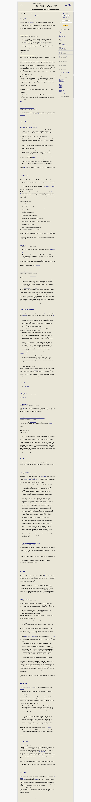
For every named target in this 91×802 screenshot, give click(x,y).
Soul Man (22, 382)
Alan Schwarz (38, 113)
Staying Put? (23, 772)
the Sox (36, 288)
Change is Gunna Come (26, 272)
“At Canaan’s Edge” (44, 478)
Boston (36, 127)
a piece (24, 408)
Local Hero (60, 40)
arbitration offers (33, 422)
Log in (64, 13)
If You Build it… (24, 393)
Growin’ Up (61, 32)
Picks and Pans (24, 404)
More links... (65, 93)
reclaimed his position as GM (30, 194)
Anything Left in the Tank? (27, 108)
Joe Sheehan (30, 701)
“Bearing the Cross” (30, 480)
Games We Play (54, 10)
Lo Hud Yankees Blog (62, 83)
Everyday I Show (61, 90)
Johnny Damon (24, 125)
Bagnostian (60, 91)
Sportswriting (44, 10)
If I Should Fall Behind (62, 48)
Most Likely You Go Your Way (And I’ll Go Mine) (32, 418)
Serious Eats (61, 86)
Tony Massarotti (22, 353)
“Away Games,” (43, 787)
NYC (37, 10)
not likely (29, 156)
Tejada (21, 781)
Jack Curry (26, 462)
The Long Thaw (24, 121)
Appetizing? (23, 245)
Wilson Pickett (27, 386)
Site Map (64, 17)
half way (38, 181)
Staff (61, 10)
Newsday (21, 252)
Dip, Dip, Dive (23, 683)
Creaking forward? (23, 397)
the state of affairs (31, 127)
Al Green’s (53, 636)
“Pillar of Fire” (35, 479)
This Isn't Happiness (62, 89)
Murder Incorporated (62, 36)
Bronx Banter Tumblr (66, 18)
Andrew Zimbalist (33, 276)
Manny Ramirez (36, 779)
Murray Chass (22, 127)
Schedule (68, 29)
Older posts (36, 15)
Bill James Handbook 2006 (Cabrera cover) (27, 55)
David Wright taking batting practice (45, 751)
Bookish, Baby (24, 35)
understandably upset (30, 687)
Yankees (22, 10)
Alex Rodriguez (30, 22)
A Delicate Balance (25, 599)
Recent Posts (63, 29)
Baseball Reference (61, 79)
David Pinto (36, 370)
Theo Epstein (46, 313)
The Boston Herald (27, 288)
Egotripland (60, 88)
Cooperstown (49, 727)
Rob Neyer (21, 713)
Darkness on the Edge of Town (63, 56)
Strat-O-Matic (46, 575)
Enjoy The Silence (24, 175)
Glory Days (61, 52)
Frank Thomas (22, 115)
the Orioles (24, 779)
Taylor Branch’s (43, 476)
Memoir (66, 10)
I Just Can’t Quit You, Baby (27, 309)
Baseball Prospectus (61, 84)
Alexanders (23, 18)
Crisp (21, 294)
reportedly (43, 24)
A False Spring (24, 741)
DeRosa (26, 42)
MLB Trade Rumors (61, 81)
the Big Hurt (25, 167)
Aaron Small (38, 265)
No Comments (36, 19)
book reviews (41, 42)
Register (67, 13)
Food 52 (60, 87)
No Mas (22, 458)
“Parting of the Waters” (27, 479)
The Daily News (35, 157)
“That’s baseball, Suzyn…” (63, 60)
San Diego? (31, 112)
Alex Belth (22, 19)
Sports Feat (60, 85)
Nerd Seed (22, 571)
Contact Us (67, 17)
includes (29, 42)
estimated (50, 423)
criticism (21, 701)
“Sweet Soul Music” (27, 636)
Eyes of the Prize (24, 472)
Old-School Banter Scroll (65, 72)
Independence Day (62, 44)
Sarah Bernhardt (24, 315)
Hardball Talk (61, 82)
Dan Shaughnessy (23, 328)
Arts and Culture (30, 10)
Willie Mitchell (34, 636)
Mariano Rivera (44, 125)
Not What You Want (62, 68)
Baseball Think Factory (62, 80)
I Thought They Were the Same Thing (30, 543)
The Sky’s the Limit (62, 64)
